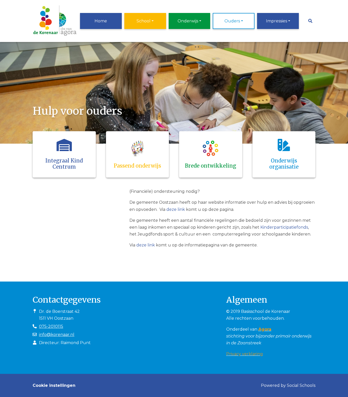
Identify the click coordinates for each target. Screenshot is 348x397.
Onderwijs (188, 21)
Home (101, 21)
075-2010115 (51, 326)
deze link (175, 209)
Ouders (232, 21)
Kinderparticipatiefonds (284, 227)
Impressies (276, 21)
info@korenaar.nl (56, 334)
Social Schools (301, 385)
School (144, 21)
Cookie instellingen (54, 385)
